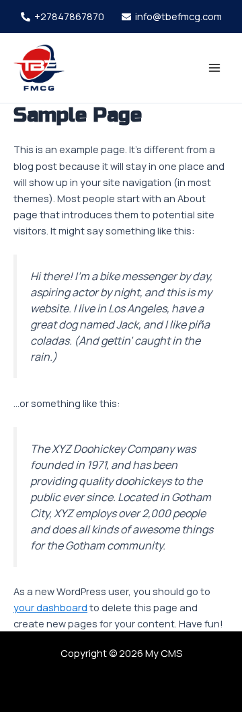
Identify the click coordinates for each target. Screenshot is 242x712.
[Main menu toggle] (214, 68)
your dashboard (50, 607)
